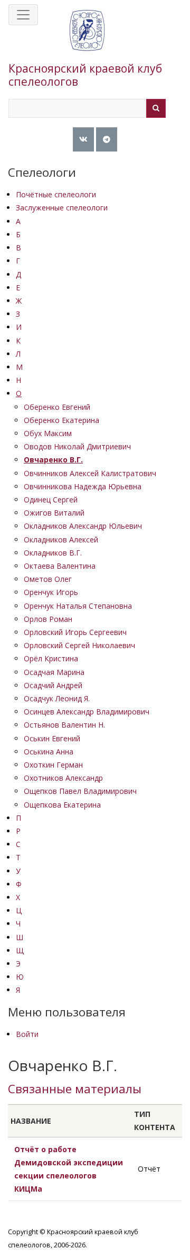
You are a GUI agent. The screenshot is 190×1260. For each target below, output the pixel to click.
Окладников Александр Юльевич (83, 526)
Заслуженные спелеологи (62, 208)
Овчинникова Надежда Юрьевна (82, 486)
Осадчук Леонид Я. (57, 698)
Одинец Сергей (51, 500)
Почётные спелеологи (56, 194)
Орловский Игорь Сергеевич (75, 632)
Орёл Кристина (51, 658)
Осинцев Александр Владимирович (86, 712)
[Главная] (87, 41)
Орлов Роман (48, 619)
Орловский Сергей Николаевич (79, 645)
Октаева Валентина (60, 566)
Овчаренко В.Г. (53, 460)
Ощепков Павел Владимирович (80, 791)
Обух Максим (48, 433)
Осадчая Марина (54, 672)
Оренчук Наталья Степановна (78, 606)
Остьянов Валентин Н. (64, 725)
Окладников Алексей (61, 540)
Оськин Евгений (52, 738)
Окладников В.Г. (53, 553)
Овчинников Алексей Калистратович (90, 473)
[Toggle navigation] (23, 14)
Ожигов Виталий (54, 513)
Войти (27, 1034)
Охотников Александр (63, 778)
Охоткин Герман (53, 765)
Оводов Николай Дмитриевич (77, 446)
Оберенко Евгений (57, 407)
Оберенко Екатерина (61, 420)
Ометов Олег (48, 579)
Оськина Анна (48, 752)
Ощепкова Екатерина (62, 805)
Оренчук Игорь (51, 592)
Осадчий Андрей (53, 685)
